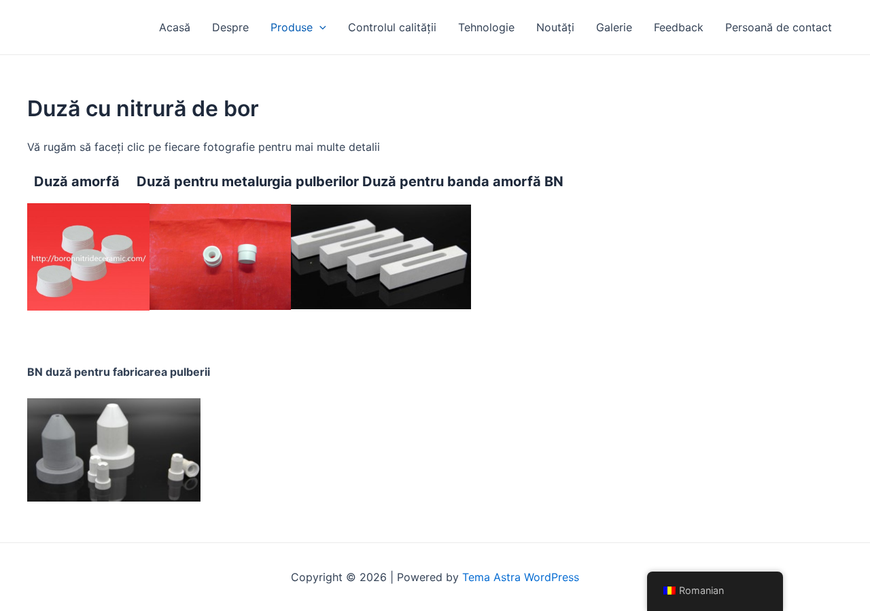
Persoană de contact (778, 27)
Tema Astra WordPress (520, 577)
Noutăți (555, 27)
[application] (319, 27)
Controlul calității (392, 27)
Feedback (678, 27)
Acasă (174, 27)
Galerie (614, 27)
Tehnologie (486, 27)
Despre (230, 27)
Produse (292, 27)
